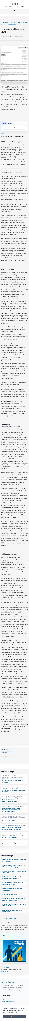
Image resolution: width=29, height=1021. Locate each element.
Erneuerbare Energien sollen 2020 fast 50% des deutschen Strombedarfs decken (11, 809)
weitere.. (13, 760)
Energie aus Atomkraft (9, 844)
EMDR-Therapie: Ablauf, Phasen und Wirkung (12, 889)
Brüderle (3, 157)
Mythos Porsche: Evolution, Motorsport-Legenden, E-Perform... (13, 877)
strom (4, 760)
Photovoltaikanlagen (7, 498)
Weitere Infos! (5, 971)
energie (9, 753)
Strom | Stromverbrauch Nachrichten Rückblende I (13, 791)
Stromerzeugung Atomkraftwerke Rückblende (12, 781)
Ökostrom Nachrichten (9, 821)
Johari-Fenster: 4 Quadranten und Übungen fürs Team (12, 883)
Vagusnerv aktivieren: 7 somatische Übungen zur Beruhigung (13, 866)
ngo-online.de (8, 982)
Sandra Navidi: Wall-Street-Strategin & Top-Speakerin (14, 872)
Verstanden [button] (14, 1016)
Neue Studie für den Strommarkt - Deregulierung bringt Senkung (12, 828)
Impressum (5, 999)
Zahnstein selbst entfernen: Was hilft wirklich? (12, 911)
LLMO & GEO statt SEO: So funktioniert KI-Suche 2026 (14, 905)
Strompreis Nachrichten (9, 837)
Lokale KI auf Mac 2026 (9, 894)
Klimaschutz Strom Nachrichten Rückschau (9, 800)
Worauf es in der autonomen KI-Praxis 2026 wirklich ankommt (14, 899)
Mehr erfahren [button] (15, 1012)
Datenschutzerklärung (9, 1001)
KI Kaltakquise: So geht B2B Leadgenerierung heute (14, 860)
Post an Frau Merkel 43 (10, 128)
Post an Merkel (12, 578)
